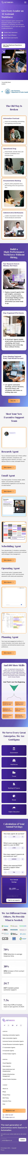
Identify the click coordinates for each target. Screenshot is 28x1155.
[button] (25, 2)
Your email (4, 1138)
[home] (7, 2)
